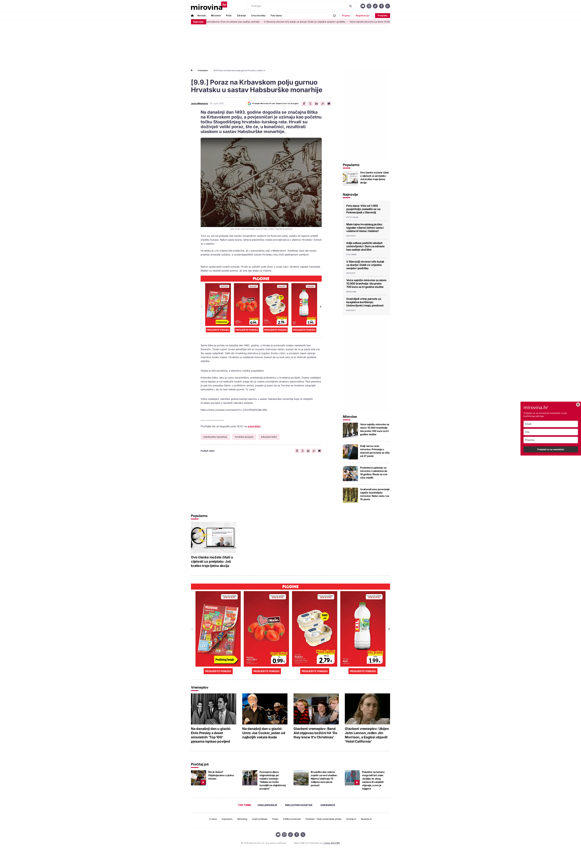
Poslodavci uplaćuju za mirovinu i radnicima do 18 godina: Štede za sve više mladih (373, 472)
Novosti (201, 15)
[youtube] (362, 6)
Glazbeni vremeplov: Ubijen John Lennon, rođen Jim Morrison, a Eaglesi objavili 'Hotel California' (367, 735)
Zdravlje (241, 15)
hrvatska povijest (244, 437)
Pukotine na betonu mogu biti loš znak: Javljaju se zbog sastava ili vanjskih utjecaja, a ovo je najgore (373, 780)
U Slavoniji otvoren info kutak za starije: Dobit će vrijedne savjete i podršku (253, 21)
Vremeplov (203, 70)
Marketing (242, 819)
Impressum (227, 819)
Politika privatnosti (292, 819)
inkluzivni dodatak (299, 805)
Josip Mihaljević (199, 103)
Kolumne (351, 254)
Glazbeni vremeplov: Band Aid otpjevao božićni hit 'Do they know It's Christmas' (315, 733)
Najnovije (350, 194)
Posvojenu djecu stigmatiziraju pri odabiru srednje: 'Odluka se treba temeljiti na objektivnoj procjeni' (272, 780)
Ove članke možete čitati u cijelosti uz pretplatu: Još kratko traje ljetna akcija (374, 177)
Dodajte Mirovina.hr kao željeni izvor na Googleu (275, 103)
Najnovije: (198, 21)
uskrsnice (327, 805)
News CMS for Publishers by (317, 843)
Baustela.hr (366, 819)
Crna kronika (258, 15)
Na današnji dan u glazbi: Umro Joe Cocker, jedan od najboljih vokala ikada (263, 733)
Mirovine (216, 15)
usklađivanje (267, 805)
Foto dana (276, 15)
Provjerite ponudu (218, 330)
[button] (320, 306)
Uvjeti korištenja (259, 819)
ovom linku (254, 426)
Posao (275, 819)
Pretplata (382, 15)
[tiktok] (375, 6)
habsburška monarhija (215, 437)
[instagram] (369, 6)
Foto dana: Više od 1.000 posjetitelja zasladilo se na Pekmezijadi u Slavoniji (363, 209)
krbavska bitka (269, 437)
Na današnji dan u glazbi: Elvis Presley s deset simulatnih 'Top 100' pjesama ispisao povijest (211, 735)
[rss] (387, 6)
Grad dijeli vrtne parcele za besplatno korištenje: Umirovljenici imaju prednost (365, 302)
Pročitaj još (199, 764)
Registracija (362, 15)
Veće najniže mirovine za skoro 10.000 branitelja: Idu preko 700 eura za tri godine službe (346, 21)
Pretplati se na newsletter (550, 449)
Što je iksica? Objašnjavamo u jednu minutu (221, 775)
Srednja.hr (351, 819)
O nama (213, 819)
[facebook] (381, 6)
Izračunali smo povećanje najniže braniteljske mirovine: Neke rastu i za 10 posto (375, 494)
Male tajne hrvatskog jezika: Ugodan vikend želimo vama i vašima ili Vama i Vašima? (365, 228)
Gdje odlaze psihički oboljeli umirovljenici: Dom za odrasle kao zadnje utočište (365, 246)
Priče (229, 15)
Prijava (346, 15)
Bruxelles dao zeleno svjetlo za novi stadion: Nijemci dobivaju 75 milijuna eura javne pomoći (324, 778)
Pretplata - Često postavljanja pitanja (323, 819)
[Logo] (209, 6)
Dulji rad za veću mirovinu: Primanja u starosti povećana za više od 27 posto (375, 450)
